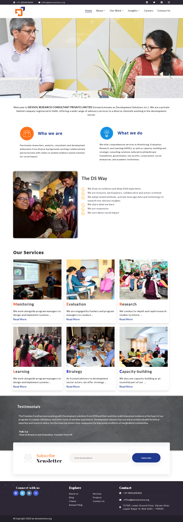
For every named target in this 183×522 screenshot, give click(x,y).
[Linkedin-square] (15, 493)
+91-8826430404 (24, 2)
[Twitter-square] (22, 493)
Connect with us (28, 488)
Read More (20, 319)
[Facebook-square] (29, 493)
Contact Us (163, 10)
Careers (148, 10)
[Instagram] (36, 493)
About (99, 10)
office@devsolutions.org (53, 2)
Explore (75, 488)
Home (88, 10)
